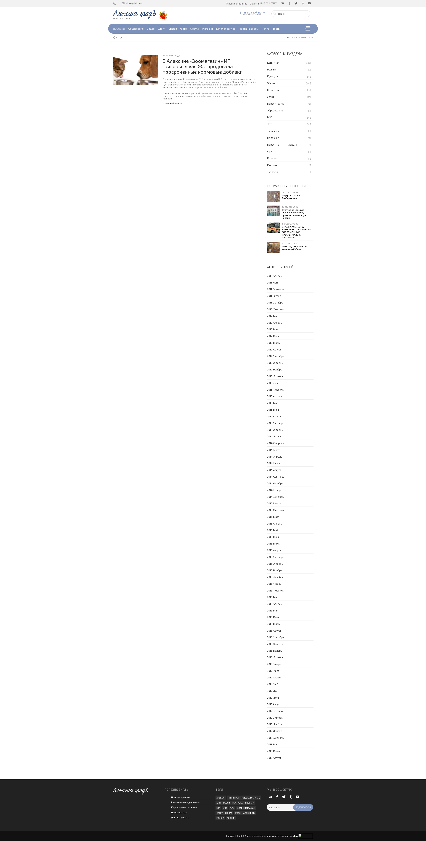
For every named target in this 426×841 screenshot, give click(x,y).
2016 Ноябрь (274, 650)
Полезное (273, 137)
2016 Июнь (273, 617)
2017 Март (273, 670)
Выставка (237, 803)
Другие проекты (180, 817)
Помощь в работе (180, 797)
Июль (305, 37)
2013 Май (272, 402)
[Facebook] (289, 3)
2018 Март (273, 744)
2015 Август (274, 550)
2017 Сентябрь (275, 710)
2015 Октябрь (275, 563)
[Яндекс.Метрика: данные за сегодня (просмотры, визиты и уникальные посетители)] (305, 836)
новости (249, 803)
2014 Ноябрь (274, 490)
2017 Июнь (273, 690)
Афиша (271, 151)
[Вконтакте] (283, 3)
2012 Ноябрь (274, 369)
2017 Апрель (274, 677)
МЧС (269, 117)
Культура (272, 76)
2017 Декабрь (275, 730)
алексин (220, 798)
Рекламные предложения (185, 802)
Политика (273, 89)
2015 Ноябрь (274, 570)
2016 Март (273, 597)
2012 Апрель (274, 322)
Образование (275, 110)
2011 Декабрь (275, 302)
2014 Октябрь (275, 483)
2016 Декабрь (275, 657)
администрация (246, 808)
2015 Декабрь (275, 576)
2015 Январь (274, 503)
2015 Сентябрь (275, 557)
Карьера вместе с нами (184, 807)
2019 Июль (273, 751)
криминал (233, 798)
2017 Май (272, 684)
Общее (271, 83)
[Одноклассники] (303, 3)
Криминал (273, 62)
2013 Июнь (273, 409)
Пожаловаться (179, 812)
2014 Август (274, 469)
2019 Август (274, 757)
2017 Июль (273, 697)
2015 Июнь (273, 536)
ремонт (220, 818)
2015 (298, 37)
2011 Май (272, 282)
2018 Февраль (275, 737)
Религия (272, 69)
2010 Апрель (274, 275)
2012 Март (273, 315)
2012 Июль (273, 342)
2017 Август (274, 704)
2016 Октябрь (275, 643)
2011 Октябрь (274, 295)
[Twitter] (296, 3)
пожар (228, 813)
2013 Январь (274, 382)
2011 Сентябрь (275, 289)
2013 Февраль (275, 389)
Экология (272, 171)
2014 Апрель (274, 456)
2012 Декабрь (275, 376)
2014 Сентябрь (275, 476)
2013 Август (274, 416)
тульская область (250, 798)
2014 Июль (273, 463)
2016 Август (274, 630)
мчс (225, 808)
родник (231, 818)
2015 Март (273, 516)
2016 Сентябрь (275, 637)
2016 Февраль (275, 590)
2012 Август (274, 349)
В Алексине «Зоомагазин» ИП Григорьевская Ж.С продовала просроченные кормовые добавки (203, 66)
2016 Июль (273, 623)
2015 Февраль (275, 510)
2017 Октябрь (275, 717)
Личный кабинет (252, 12)
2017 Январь (274, 664)
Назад (119, 37)
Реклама (272, 165)
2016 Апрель (274, 603)
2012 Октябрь (275, 362)
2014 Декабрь (275, 496)
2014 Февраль (275, 443)
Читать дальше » (172, 103)
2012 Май (272, 329)
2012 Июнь (273, 335)
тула (232, 808)
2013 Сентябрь (275, 423)
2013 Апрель (274, 396)
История (272, 158)
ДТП (269, 124)
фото (238, 813)
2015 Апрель (274, 523)
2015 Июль (273, 543)
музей (226, 803)
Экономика (273, 130)
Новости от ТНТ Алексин (282, 144)
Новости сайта (276, 103)
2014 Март (273, 449)
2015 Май (272, 530)
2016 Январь (274, 583)
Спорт (270, 96)
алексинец (249, 813)
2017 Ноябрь (274, 724)
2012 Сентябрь (275, 356)
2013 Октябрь (275, 429)
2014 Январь (274, 436)
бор (218, 808)
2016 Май (272, 610)
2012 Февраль (275, 309)
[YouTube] (309, 3)
